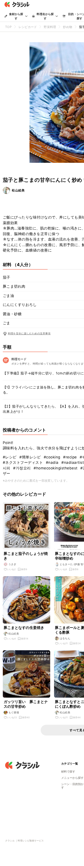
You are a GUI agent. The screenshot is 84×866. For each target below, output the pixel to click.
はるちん (65, 638)
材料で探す (68, 771)
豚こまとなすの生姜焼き (24, 627)
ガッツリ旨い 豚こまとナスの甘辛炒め (26, 704)
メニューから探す (72, 777)
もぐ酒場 (13, 712)
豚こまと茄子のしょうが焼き (26, 555)
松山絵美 (18, 190)
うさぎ (12, 564)
